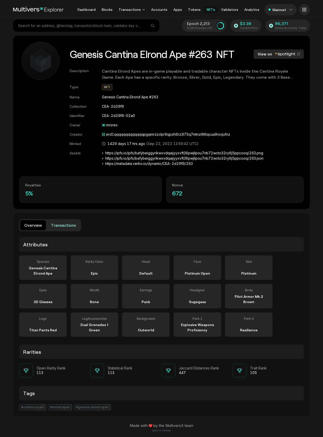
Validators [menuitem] (229, 9)
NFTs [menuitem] (211, 9)
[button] (143, 9)
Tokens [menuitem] (194, 9)
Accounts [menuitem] (159, 9)
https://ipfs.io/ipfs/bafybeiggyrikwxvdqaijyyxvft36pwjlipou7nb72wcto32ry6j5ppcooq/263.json (184, 158)
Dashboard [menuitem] (86, 9)
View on (265, 54)
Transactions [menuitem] (130, 9)
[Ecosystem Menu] (304, 9)
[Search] (153, 25)
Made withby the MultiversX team (161, 425)
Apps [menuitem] (177, 9)
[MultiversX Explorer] (38, 9)
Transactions (63, 225)
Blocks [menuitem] (107, 9)
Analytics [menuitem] (251, 9)
